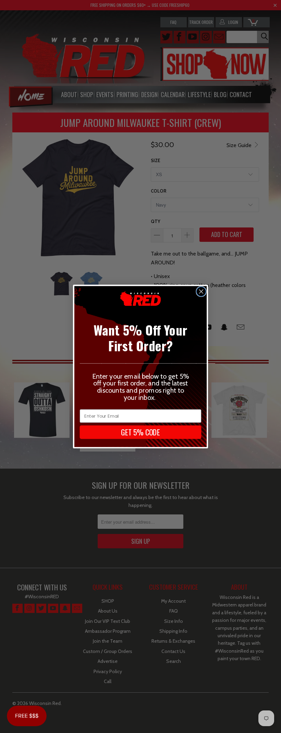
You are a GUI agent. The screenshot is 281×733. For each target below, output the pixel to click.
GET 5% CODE (140, 432)
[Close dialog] (201, 291)
